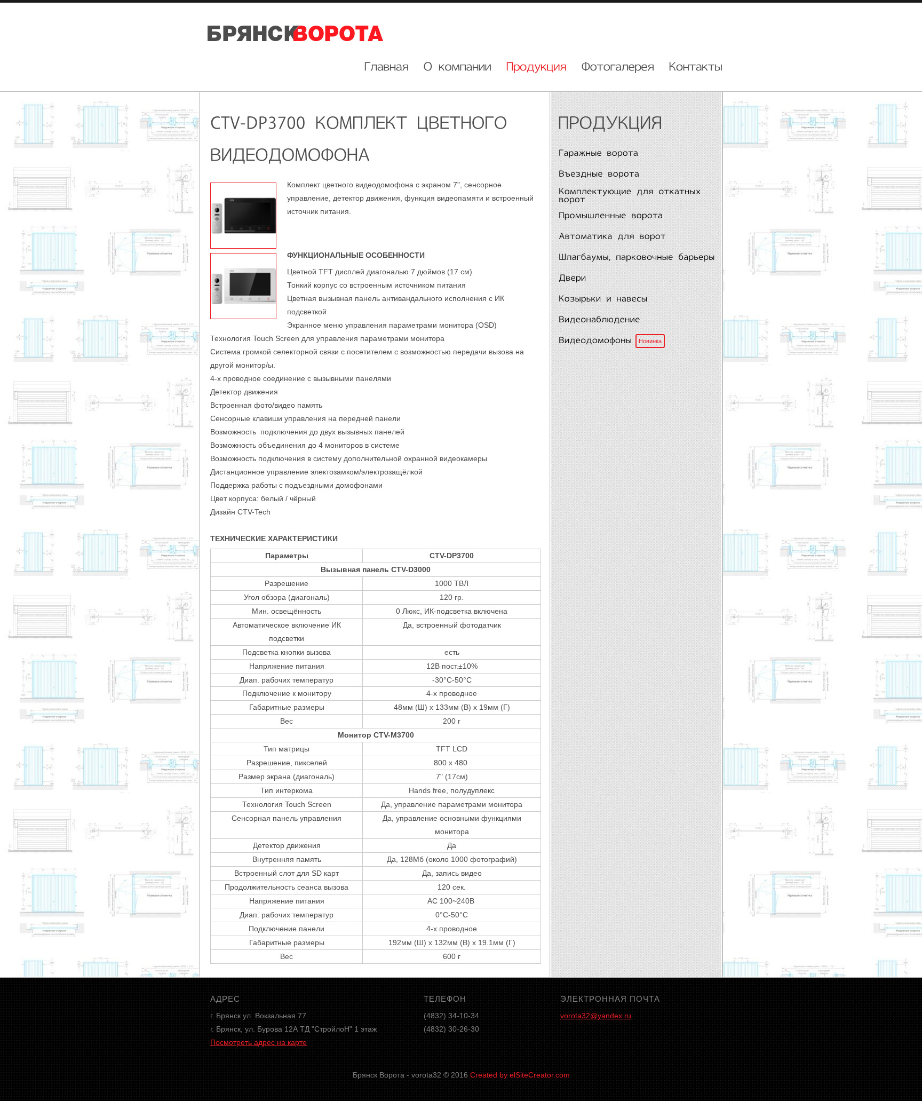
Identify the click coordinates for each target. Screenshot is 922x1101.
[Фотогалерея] (618, 65)
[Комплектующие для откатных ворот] (634, 195)
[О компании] (457, 65)
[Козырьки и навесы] (634, 299)
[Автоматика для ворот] (634, 237)
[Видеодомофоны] (634, 341)
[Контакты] (695, 65)
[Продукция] (536, 65)
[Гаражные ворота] (634, 153)
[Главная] (386, 65)
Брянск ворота (295, 32)
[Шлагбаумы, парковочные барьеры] (634, 257)
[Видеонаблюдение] (634, 320)
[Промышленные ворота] (634, 216)
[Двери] (634, 278)
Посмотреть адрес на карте (258, 1042)
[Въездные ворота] (634, 174)
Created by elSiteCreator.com (520, 1075)
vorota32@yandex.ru (595, 1015)
